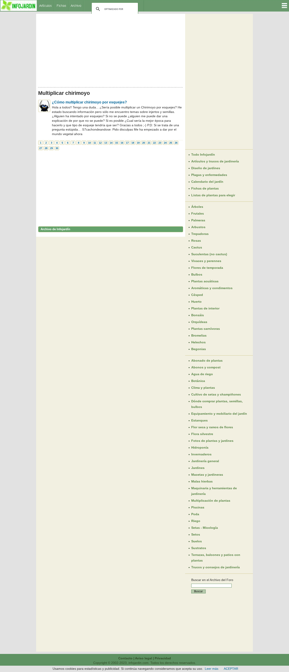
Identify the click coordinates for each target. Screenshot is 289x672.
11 (94, 142)
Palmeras (198, 220)
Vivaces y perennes (206, 261)
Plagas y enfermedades (209, 175)
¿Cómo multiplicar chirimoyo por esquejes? (89, 102)
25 (170, 142)
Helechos (198, 342)
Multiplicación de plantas (210, 500)
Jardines (198, 468)
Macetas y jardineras (207, 474)
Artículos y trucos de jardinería (215, 161)
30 (57, 148)
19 (138, 142)
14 (111, 142)
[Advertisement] (110, 49)
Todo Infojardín (203, 154)
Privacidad (163, 658)
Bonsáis (197, 315)
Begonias (198, 349)
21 (149, 142)
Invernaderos (201, 454)
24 (165, 142)
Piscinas (197, 507)
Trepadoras (200, 234)
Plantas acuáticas (205, 281)
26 (176, 142)
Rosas (196, 240)
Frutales (197, 213)
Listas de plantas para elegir (213, 195)
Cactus (196, 247)
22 (154, 142)
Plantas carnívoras (205, 328)
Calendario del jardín (207, 181)
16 (122, 142)
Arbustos (198, 227)
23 (159, 142)
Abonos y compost (206, 367)
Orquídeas (199, 322)
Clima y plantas (203, 387)
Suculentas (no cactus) (209, 254)
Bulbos (196, 274)
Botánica (198, 381)
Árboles (197, 206)
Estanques (199, 420)
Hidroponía (199, 447)
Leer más (211, 668)
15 (116, 142)
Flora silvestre (202, 434)
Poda (195, 514)
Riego (195, 521)
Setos (195, 534)
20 (143, 142)
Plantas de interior (205, 308)
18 (132, 142)
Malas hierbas (202, 481)
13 (105, 142)
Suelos (196, 541)
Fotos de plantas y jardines (212, 441)
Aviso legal (143, 658)
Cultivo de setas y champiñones (216, 394)
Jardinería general (205, 461)
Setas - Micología (204, 527)
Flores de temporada (207, 267)
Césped (197, 295)
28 (46, 148)
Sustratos (198, 548)
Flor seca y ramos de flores (212, 427)
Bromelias (199, 335)
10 (89, 142)
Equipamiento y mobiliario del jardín (219, 413)
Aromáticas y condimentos (212, 288)
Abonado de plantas (207, 360)
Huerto (196, 301)
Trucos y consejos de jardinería (215, 567)
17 (127, 142)
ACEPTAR (231, 668)
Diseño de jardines (205, 168)
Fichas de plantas (205, 188)
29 (51, 148)
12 (100, 142)
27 (40, 148)
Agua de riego (202, 374)
